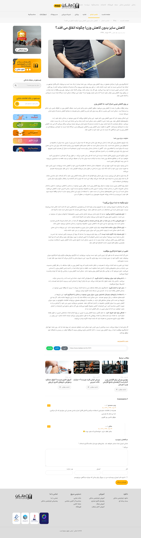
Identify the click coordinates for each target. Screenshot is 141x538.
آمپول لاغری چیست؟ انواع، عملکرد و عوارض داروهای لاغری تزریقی (58, 381)
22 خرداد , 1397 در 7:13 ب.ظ (105, 429)
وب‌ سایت (70, 469)
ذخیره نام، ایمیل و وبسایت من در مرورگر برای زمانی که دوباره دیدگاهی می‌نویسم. (99, 477)
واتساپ (49, 348)
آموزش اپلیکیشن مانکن (96, 498)
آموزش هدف (100, 504)
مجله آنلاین (77, 504)
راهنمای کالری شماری (97, 501)
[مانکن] (69, 6)
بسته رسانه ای (123, 501)
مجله (116, 5)
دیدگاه (125, 447)
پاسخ (49, 405)
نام (127, 469)
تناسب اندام (105, 21)
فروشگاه (110, 5)
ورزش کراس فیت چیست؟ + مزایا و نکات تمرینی (87, 381)
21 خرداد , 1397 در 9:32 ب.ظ (109, 408)
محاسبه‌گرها (95, 5)
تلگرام (57, 348)
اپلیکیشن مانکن (125, 5)
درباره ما (87, 5)
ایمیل (98, 469)
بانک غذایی (77, 498)
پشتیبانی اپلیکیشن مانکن (49, 501)
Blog (114, 21)
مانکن (133, 5)
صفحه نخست (124, 21)
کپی (64, 348)
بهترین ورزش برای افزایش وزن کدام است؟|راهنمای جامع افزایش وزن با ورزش (115, 382)
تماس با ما (79, 5)
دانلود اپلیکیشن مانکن (120, 498)
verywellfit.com (122, 341)
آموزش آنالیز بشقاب (98, 507)
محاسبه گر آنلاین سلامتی (73, 501)
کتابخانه (103, 5)
